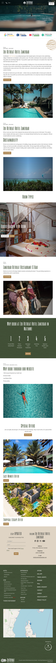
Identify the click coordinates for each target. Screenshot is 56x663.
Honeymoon (23, 574)
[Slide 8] (48, 237)
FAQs (38, 584)
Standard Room (7, 582)
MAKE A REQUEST (42, 587)
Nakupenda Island (24, 580)
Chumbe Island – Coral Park (26, 586)
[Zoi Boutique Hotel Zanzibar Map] (28, 623)
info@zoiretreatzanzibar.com (40, 557)
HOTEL (5, 570)
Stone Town (23, 588)
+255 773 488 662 (40, 552)
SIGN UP (16, 553)
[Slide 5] (48, 230)
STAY (4, 580)
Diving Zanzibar (24, 572)
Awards (5, 576)
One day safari (24, 578)
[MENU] (2, 3)
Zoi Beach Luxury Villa (9, 597)
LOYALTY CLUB (51, 1)
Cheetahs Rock (24, 590)
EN (9, 2)
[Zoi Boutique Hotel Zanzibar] (28, 2)
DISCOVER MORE (7, 79)
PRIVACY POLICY (41, 600)
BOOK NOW (51, 3)
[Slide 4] (48, 228)
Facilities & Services (8, 572)
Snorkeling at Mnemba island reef (28, 576)
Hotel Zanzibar (12, 56)
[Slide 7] (48, 235)
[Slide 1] (48, 220)
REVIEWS (39, 580)
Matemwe (23, 601)
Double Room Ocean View (9, 593)
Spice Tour (23, 592)
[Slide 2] (48, 223)
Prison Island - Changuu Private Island (27, 583)
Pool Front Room (7, 586)
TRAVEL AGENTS (41, 577)
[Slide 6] (48, 232)
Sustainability (6, 574)
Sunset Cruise (24, 594)
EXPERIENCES (24, 570)
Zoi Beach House (7, 595)
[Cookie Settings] (2, 660)
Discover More (7, 276)
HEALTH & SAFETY (42, 597)
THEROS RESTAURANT (9, 601)
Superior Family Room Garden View (10, 590)
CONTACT (39, 590)
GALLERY (39, 574)
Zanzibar (22, 599)
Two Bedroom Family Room (9, 588)
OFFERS (39, 570)
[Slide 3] (48, 225)
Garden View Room (8, 584)
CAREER (39, 593)
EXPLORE (22, 597)
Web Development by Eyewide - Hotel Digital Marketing (36, 660)
